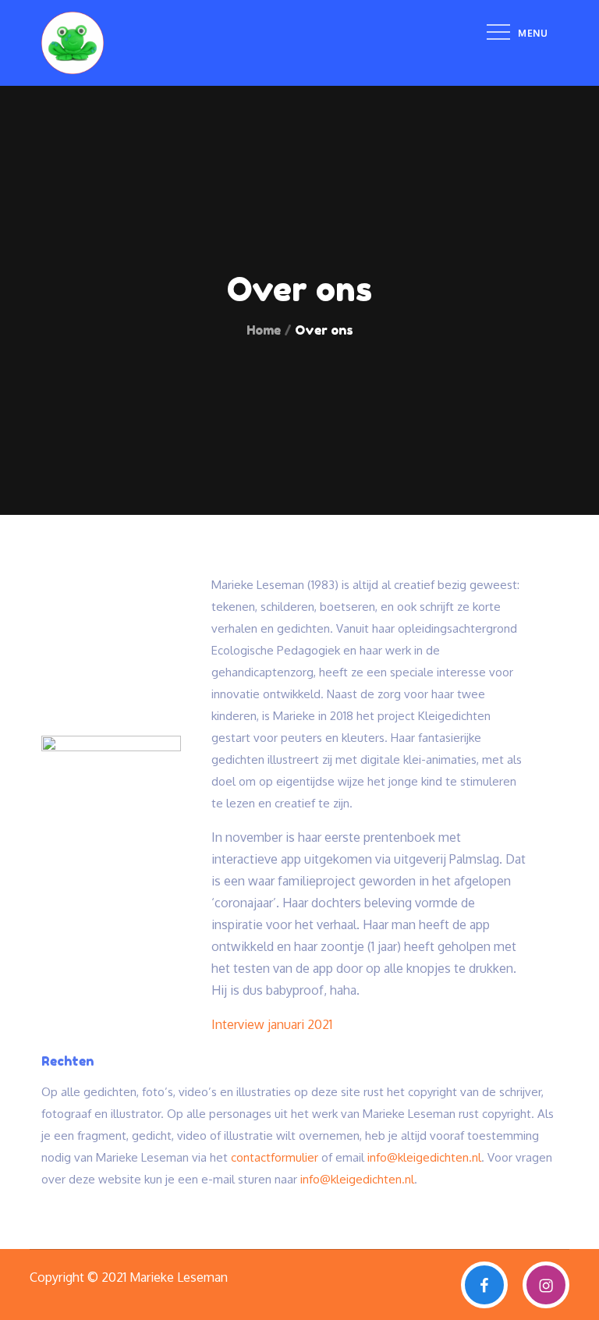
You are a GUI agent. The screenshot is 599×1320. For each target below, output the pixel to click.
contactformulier (274, 1157)
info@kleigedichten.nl (424, 1157)
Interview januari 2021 (271, 1024)
